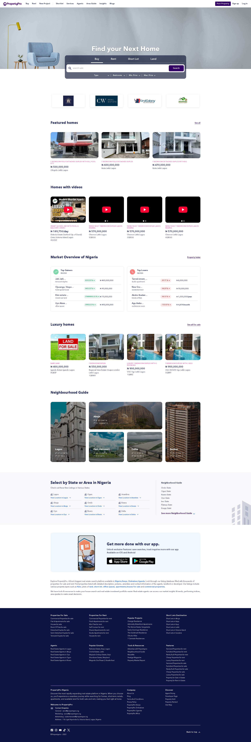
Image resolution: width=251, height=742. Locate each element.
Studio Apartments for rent (99, 633)
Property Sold (170, 699)
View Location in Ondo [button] (93, 506)
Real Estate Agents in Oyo (60, 655)
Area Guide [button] (91, 4)
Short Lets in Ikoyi (172, 624)
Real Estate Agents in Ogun (61, 657)
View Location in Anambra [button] (128, 498)
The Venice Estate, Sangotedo (139, 627)
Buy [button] (27, 4)
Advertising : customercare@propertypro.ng (71, 717)
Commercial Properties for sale (62, 618)
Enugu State (166, 508)
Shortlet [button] (59, 4)
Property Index (193, 257)
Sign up (235, 4)
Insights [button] (103, 4)
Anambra (125, 494)
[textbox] (101, 75)
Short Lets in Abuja (173, 618)
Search (176, 68)
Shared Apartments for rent (99, 630)
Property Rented (171, 702)
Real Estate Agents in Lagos (61, 649)
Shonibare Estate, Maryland (99, 657)
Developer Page (171, 696)
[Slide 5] (70, 221)
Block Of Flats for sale (58, 627)
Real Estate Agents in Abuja (61, 652)
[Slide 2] (64, 221)
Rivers (89, 511)
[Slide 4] (68, 221)
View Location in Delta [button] (127, 514)
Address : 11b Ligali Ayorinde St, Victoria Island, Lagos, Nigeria (78, 719)
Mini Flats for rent (95, 624)
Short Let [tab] (133, 59)
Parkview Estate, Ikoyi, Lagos (99, 649)
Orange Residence (135, 621)
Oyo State (165, 498)
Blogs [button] (112, 4)
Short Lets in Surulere (174, 633)
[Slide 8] (76, 221)
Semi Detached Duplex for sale (62, 633)
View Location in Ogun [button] (93, 498)
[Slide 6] (72, 221)
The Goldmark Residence (137, 633)
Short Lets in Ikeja (172, 621)
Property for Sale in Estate (175, 678)
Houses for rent (94, 636)
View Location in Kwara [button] (127, 506)
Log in (244, 4)
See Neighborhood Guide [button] (176, 513)
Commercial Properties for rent (100, 618)
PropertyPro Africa (133, 713)
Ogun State (166, 491)
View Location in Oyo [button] (59, 514)
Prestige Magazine (134, 657)
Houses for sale (56, 624)
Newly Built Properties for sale (177, 669)
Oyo (55, 511)
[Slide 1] (61, 221)
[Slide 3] (66, 221)
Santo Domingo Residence (138, 630)
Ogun (89, 494)
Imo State (165, 501)
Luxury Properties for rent (175, 660)
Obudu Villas (132, 636)
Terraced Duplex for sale (60, 636)
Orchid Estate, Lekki (96, 652)
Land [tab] (153, 59)
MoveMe (131, 655)
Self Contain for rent (96, 627)
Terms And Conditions (135, 699)
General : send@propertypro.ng (67, 711)
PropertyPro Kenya (133, 705)
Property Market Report (136, 660)
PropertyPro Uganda (134, 711)
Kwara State (166, 495)
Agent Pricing (170, 693)
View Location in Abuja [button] (59, 506)
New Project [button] (44, 4)
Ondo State (166, 488)
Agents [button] (80, 4)
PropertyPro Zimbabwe (135, 708)
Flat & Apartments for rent (98, 621)
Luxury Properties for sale (175, 675)
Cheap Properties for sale (175, 672)
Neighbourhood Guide (136, 652)
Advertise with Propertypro (137, 649)
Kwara (124, 503)
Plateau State (166, 505)
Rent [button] (34, 4)
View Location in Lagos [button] (59, 498)
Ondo (89, 503)
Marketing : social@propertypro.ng (68, 714)
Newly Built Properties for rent (177, 655)
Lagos (56, 494)
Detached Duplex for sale (60, 630)
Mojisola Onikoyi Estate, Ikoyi (100, 655)
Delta (123, 511)
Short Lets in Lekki (172, 627)
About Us (130, 693)
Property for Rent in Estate (175, 680)
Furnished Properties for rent (176, 652)
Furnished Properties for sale (176, 666)
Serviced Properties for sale (176, 663)
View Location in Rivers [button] (93, 514)
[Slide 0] (59, 221)
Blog (129, 696)
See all (197, 123)
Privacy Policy (131, 702)
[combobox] (101, 75)
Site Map (168, 705)
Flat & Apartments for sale (60, 621)
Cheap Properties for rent (175, 657)
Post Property (223, 4)
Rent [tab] (113, 59)
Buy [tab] (97, 59)
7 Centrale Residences (136, 638)
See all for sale (193, 324)
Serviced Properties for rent (176, 649)
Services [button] (70, 4)
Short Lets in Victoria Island (176, 630)
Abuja (55, 503)
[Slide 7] (74, 221)
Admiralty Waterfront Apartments (140, 624)
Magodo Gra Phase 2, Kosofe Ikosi (101, 660)
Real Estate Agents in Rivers (61, 660)
